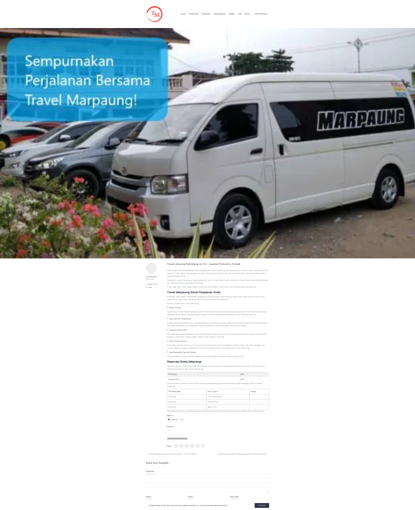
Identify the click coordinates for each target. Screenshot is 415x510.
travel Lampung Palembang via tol (177, 438)
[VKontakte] (197, 446)
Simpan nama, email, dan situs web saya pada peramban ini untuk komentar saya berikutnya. (188, 505)
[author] (151, 268)
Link (242, 374)
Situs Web (234, 497)
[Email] (203, 446)
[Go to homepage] (154, 14)
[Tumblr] (187, 446)
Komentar (151, 471)
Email (191, 497)
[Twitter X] (181, 446)
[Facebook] (176, 446)
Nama (149, 497)
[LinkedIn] (192, 446)
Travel (150, 287)
